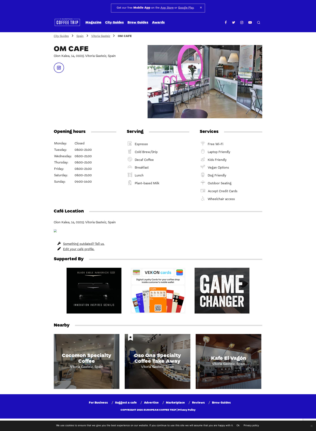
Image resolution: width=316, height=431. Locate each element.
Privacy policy (251, 425)
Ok (238, 425)
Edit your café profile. (78, 249)
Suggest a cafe (126, 402)
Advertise (151, 402)
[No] (311, 426)
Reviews (198, 402)
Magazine (93, 22)
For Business (98, 402)
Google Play (186, 7)
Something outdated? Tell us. (83, 244)
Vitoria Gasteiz (100, 36)
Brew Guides (137, 22)
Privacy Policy (186, 410)
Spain (80, 36)
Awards (158, 22)
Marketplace (175, 402)
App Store (167, 7)
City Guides (114, 22)
